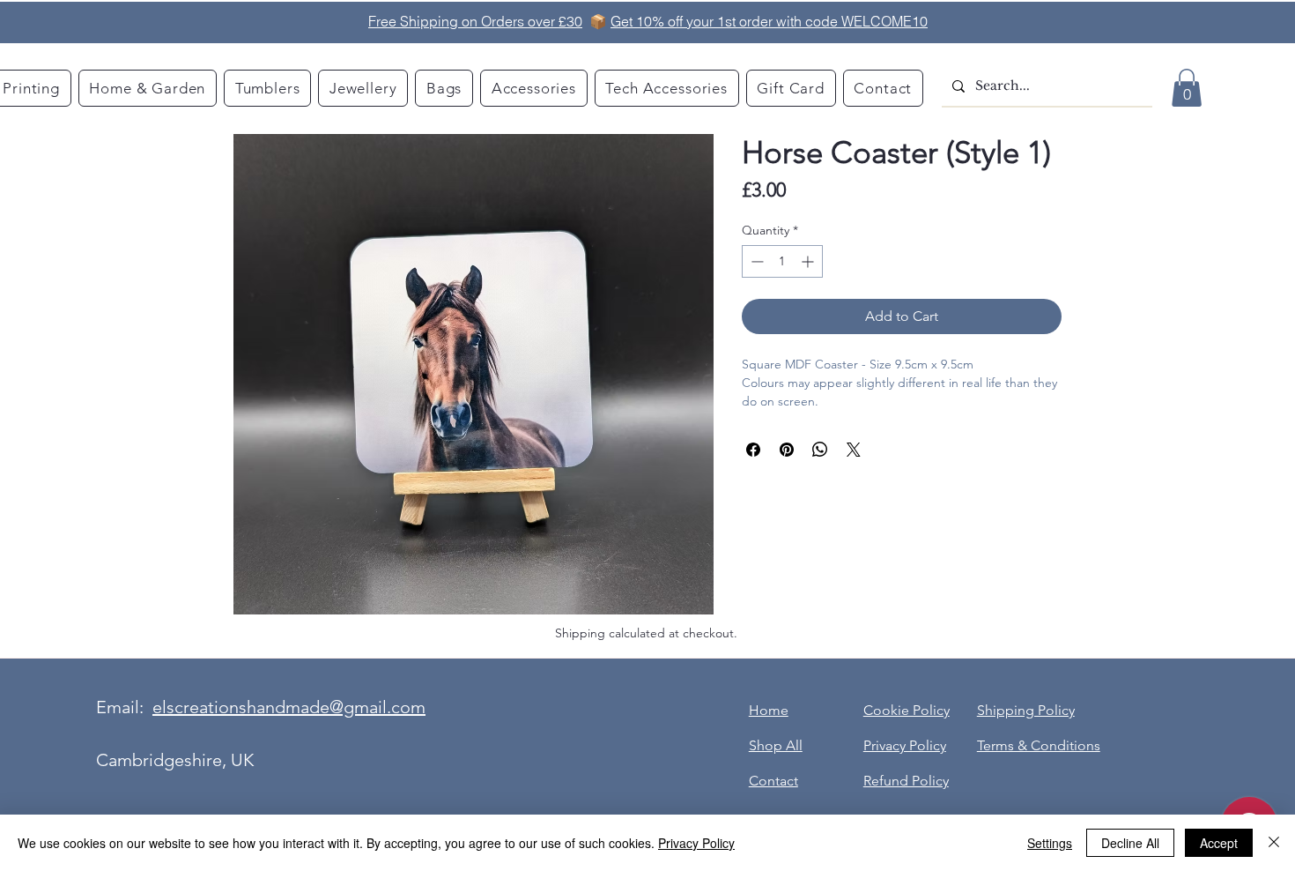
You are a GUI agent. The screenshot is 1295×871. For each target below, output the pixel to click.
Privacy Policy (696, 843)
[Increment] (809, 261)
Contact (773, 780)
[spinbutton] (782, 261)
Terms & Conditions (1038, 745)
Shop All (776, 745)
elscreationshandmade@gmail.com (289, 707)
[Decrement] (755, 261)
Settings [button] (1049, 843)
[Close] (1273, 843)
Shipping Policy (1026, 710)
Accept (1219, 843)
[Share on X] (853, 449)
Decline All (1130, 843)
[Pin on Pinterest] (786, 449)
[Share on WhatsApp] (820, 449)
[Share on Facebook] (753, 449)
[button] (1186, 88)
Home (768, 710)
